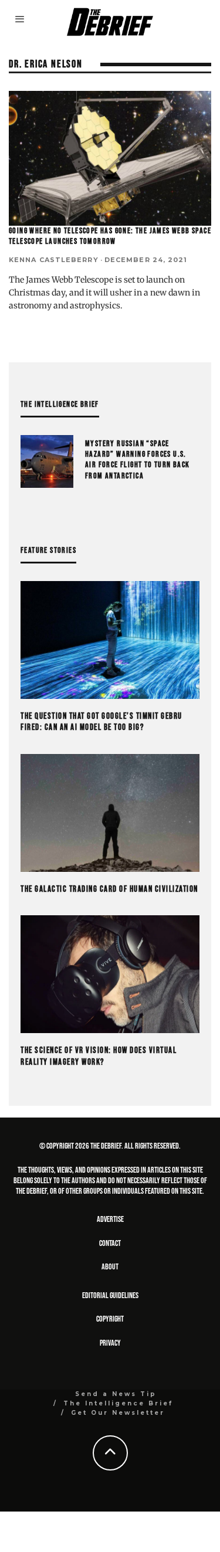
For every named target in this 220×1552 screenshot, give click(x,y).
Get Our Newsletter (118, 1413)
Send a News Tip (116, 1394)
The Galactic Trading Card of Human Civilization (109, 889)
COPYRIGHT (110, 1319)
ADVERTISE (110, 1219)
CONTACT (110, 1243)
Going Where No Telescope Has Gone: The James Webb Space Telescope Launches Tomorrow (110, 236)
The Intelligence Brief (118, 1403)
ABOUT (110, 1267)
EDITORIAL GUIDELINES (110, 1295)
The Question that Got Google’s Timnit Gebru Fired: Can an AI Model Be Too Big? (101, 722)
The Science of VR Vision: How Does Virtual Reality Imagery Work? (99, 1056)
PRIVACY (110, 1343)
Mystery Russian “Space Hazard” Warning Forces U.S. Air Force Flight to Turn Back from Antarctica (137, 460)
